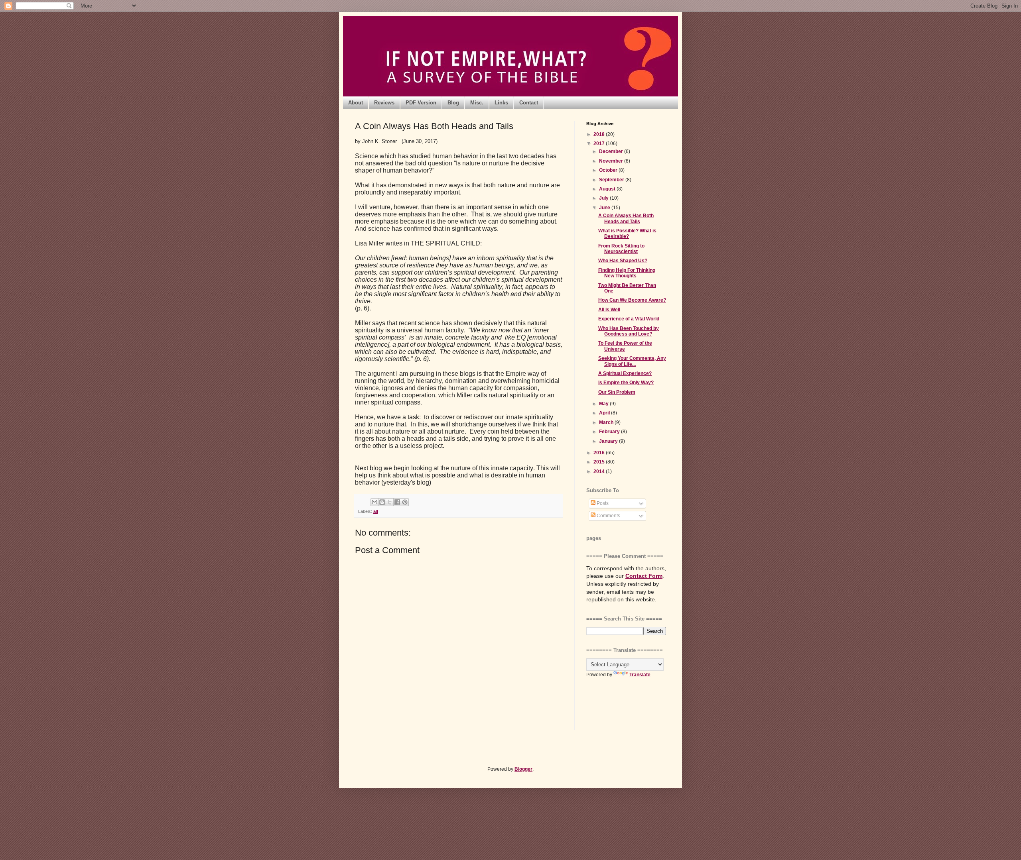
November (611, 161)
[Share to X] (390, 502)
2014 (599, 471)
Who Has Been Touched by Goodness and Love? (628, 331)
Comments (607, 515)
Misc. (476, 103)
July (604, 198)
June (605, 207)
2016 (599, 453)
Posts (602, 503)
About (355, 103)
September (612, 180)
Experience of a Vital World (628, 319)
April (605, 413)
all (375, 511)
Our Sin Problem (616, 392)
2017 (599, 143)
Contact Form (643, 576)
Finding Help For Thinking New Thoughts (626, 273)
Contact (528, 103)
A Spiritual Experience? (625, 373)
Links (501, 103)
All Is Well (609, 309)
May (604, 403)
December (611, 151)
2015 (599, 462)
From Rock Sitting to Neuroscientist (621, 248)
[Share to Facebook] (397, 502)
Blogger (523, 769)
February (610, 431)
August (608, 189)
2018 (599, 134)
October (609, 170)
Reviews (384, 103)
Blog (453, 103)
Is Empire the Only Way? (626, 382)
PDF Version (421, 103)
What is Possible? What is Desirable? (627, 233)
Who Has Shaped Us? (622, 260)
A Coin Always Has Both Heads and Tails (626, 218)
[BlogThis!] (382, 502)
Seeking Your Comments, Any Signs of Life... (632, 361)
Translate (639, 674)
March (607, 422)
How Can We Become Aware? (632, 300)
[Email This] (374, 502)
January (609, 441)
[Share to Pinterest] (405, 502)
